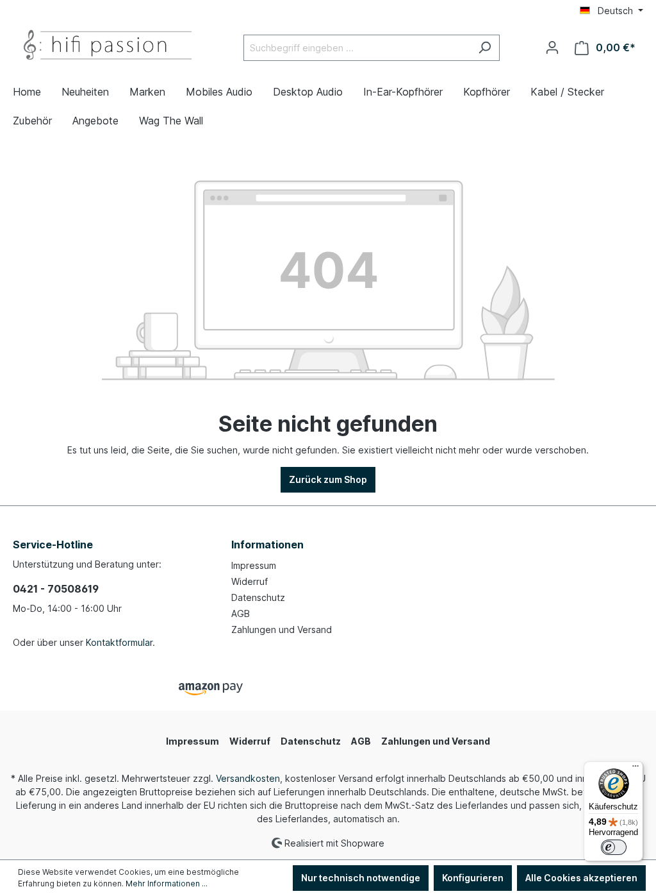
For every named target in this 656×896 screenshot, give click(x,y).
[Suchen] (485, 48)
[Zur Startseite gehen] (109, 45)
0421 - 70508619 (56, 588)
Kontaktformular (119, 642)
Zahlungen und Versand (281, 629)
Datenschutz (258, 597)
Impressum (253, 565)
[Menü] (635, 769)
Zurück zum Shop (328, 479)
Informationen (267, 544)
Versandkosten (248, 778)
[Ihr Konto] (552, 47)
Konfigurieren (473, 877)
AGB (240, 613)
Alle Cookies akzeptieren (581, 877)
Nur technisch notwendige (360, 877)
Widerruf (249, 581)
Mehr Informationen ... (167, 883)
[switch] (614, 847)
